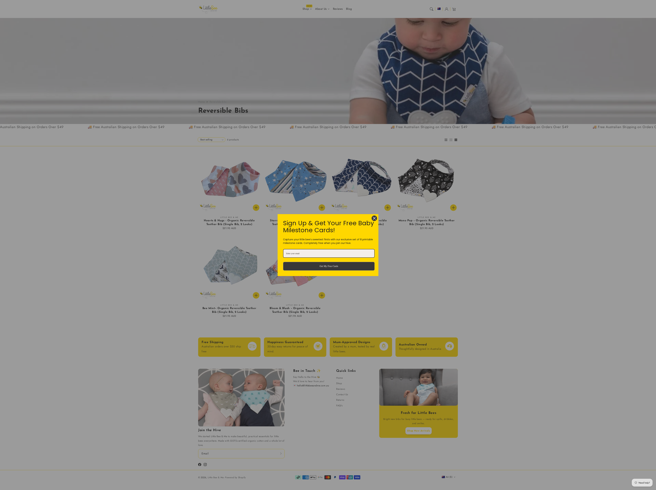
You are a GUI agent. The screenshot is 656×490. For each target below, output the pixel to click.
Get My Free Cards (329, 266)
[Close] (374, 218)
